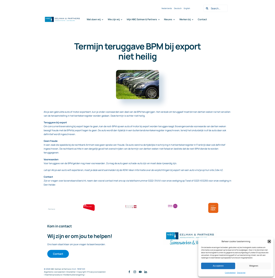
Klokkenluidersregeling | (74, 274)
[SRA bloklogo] (172, 204)
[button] (269, 241)
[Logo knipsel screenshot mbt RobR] (62, 16)
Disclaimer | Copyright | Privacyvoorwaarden (86, 272)
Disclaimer (241, 272)
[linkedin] (145, 272)
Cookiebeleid (230, 272)
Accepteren (218, 266)
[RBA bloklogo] (130, 205)
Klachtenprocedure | (54, 274)
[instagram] (134, 272)
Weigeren (253, 266)
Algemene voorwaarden (54, 272)
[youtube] (140, 272)
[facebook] (129, 272)
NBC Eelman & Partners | (61, 269)
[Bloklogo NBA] (213, 204)
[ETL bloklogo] (89, 205)
